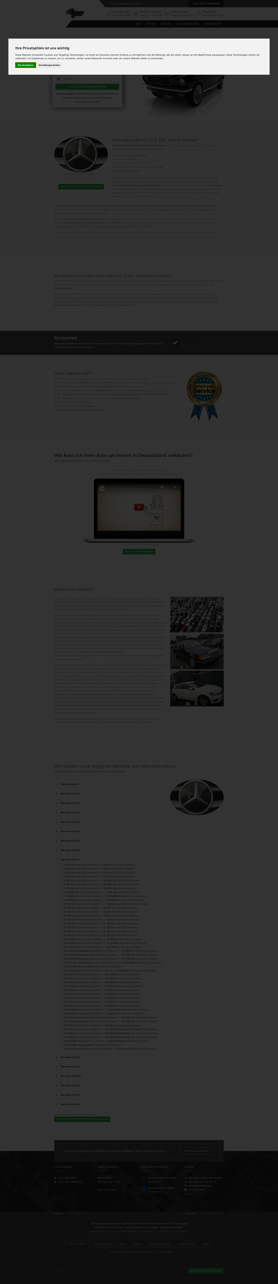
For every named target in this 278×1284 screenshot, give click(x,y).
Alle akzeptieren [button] (26, 65)
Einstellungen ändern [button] (49, 65)
